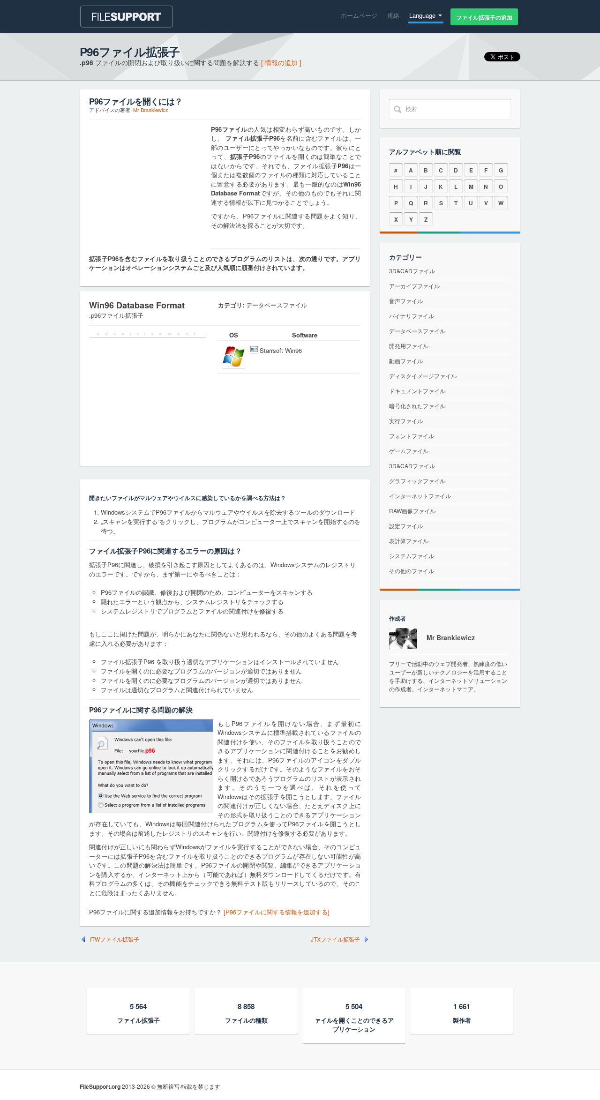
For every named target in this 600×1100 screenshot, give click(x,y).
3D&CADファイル (412, 271)
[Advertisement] (147, 183)
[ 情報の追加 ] (281, 62)
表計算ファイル (408, 541)
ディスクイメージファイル (423, 376)
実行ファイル (406, 421)
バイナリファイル (411, 316)
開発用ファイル (408, 346)
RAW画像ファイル (412, 511)
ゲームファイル (408, 451)
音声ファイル (406, 301)
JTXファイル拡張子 (335, 939)
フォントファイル (411, 436)
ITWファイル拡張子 (114, 939)
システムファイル (411, 556)
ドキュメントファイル (417, 391)
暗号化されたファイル (417, 406)
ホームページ (359, 15)
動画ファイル (406, 361)
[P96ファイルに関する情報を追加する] (277, 911)
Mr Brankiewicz (150, 109)
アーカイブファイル (414, 286)
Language (423, 15)
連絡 (393, 15)
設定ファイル (406, 526)
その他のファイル (411, 571)
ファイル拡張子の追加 (484, 17)
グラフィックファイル (417, 481)
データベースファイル (417, 331)
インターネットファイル (420, 496)
